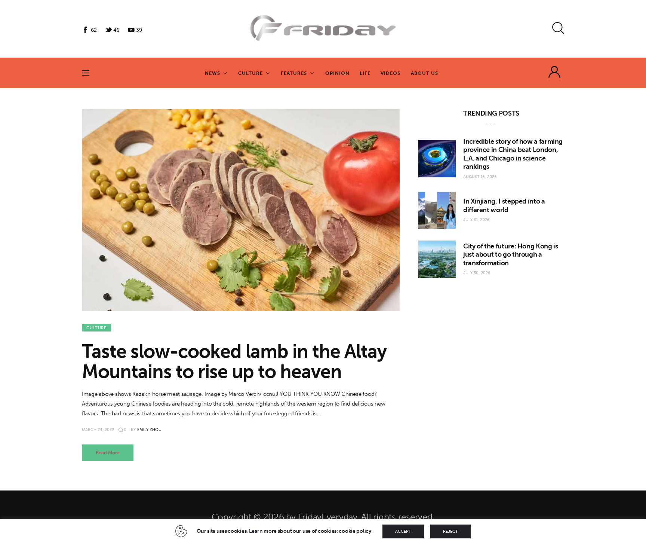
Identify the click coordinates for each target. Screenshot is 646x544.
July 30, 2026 (476, 273)
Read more (108, 452)
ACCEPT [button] (403, 531)
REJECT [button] (450, 531)
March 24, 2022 (98, 429)
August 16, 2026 (480, 176)
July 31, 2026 (476, 219)
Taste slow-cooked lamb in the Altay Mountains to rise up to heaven (234, 361)
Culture (96, 328)
